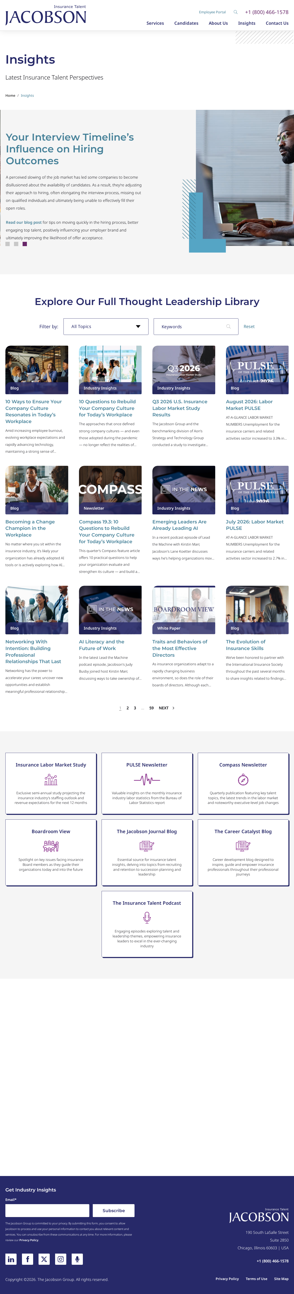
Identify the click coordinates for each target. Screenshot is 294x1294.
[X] (44, 1259)
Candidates (186, 23)
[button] (7, 244)
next (164, 708)
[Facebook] (27, 1259)
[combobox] (106, 326)
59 (151, 708)
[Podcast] (77, 1259)
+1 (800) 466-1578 (267, 12)
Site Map (281, 1278)
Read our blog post (23, 222)
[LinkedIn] (11, 1259)
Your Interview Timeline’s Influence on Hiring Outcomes (69, 149)
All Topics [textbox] (81, 326)
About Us (218, 23)
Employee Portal (212, 12)
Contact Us (277, 23)
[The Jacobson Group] (45, 15)
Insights (246, 23)
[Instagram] (60, 1259)
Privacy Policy (28, 1240)
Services (155, 23)
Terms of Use (256, 1278)
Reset (249, 326)
